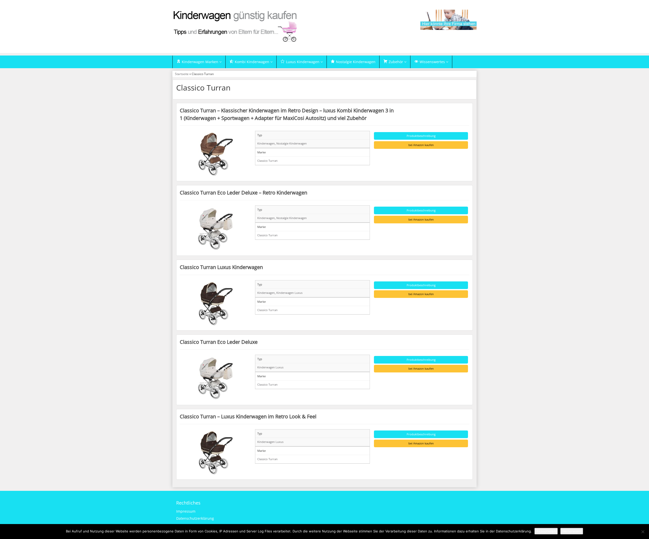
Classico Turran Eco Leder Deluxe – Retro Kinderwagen (243, 192)
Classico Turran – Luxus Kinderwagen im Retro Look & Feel (248, 416)
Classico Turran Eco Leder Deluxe (219, 341)
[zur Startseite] (235, 26)
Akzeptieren (546, 531)
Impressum (185, 511)
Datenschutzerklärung (195, 518)
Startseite (182, 74)
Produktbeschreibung (421, 136)
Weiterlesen (571, 531)
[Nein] (642, 531)
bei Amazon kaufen (421, 145)
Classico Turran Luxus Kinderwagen (221, 267)
